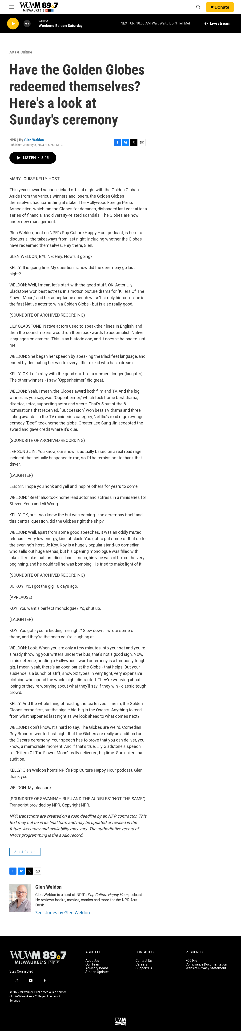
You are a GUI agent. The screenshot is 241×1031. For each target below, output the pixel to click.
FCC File (191, 960)
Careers (141, 964)
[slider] (34, 23)
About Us (92, 960)
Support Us (144, 968)
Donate (222, 7)
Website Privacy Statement (206, 968)
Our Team (92, 964)
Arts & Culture (20, 52)
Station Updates (97, 972)
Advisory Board (96, 968)
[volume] (27, 23)
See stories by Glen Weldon (62, 912)
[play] (13, 23)
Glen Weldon (34, 140)
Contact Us (144, 960)
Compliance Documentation (206, 964)
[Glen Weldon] (20, 898)
